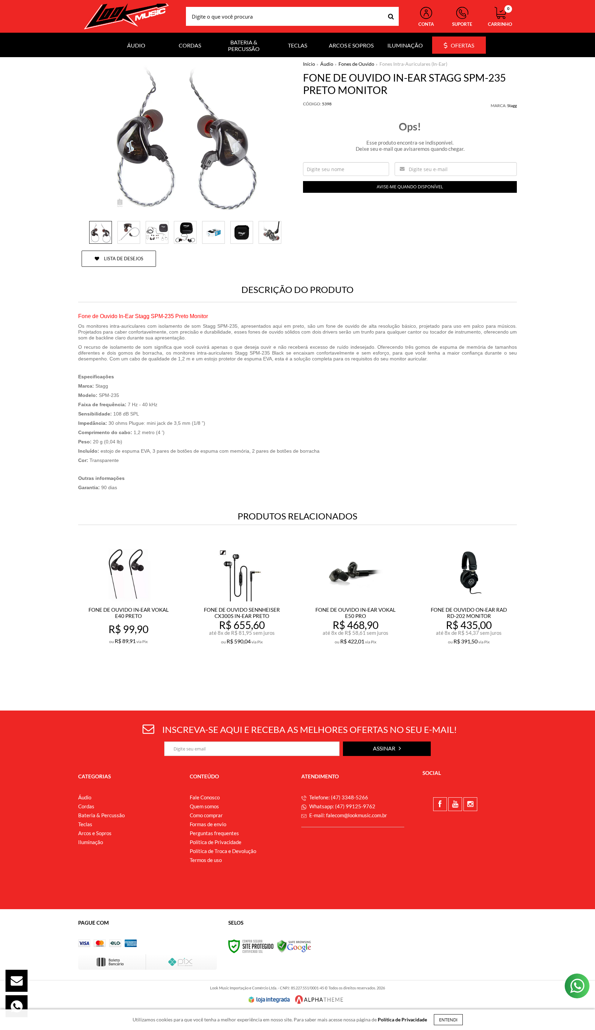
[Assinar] (387, 749)
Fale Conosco (205, 797)
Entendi (448, 1020)
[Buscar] (391, 16)
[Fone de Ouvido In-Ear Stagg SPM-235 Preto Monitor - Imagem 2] (128, 232)
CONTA (426, 24)
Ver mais (143, 671)
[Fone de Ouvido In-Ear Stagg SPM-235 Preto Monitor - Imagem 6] (241, 232)
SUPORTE (462, 24)
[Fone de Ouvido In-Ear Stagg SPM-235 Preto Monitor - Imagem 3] (157, 232)
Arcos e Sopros (95, 833)
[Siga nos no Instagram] (470, 804)
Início (309, 64)
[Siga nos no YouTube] (455, 804)
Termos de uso (206, 860)
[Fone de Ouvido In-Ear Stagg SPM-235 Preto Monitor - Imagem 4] (185, 232)
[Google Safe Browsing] (294, 945)
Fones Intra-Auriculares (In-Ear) (413, 64)
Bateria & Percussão (101, 815)
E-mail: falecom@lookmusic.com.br (347, 815)
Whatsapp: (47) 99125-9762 (341, 806)
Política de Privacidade (215, 842)
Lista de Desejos (123, 258)
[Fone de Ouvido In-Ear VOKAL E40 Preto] (128, 612)
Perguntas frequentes (214, 833)
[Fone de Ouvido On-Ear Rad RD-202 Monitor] (468, 612)
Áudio (326, 64)
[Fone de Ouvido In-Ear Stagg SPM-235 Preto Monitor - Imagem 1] (100, 232)
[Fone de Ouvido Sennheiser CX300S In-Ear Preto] (242, 612)
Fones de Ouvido (356, 64)
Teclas (85, 824)
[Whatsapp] (17, 1006)
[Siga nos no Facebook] (440, 804)
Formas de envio (208, 824)
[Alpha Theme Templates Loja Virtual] (319, 999)
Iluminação (90, 842)
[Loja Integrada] (269, 1000)
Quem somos (204, 806)
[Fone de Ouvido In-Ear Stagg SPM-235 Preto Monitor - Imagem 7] (270, 232)
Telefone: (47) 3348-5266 (338, 797)
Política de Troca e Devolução (223, 851)
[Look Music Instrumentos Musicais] (126, 16)
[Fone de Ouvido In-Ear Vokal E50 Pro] (355, 612)
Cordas (86, 806)
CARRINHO (500, 17)
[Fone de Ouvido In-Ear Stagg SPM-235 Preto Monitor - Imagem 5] (213, 232)
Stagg (512, 105)
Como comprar (206, 815)
